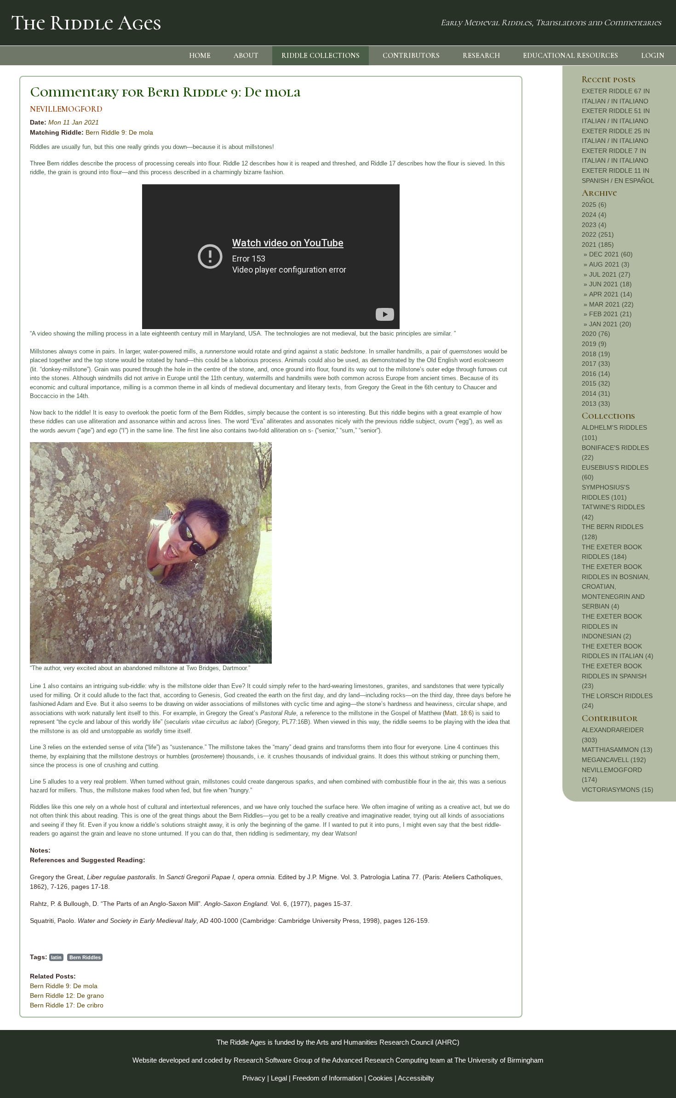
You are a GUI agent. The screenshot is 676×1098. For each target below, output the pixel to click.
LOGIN (653, 55)
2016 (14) (596, 373)
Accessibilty (416, 1078)
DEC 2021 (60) (611, 254)
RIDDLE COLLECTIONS (320, 55)
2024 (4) (594, 214)
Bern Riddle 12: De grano (67, 995)
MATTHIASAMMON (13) (617, 749)
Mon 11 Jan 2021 (73, 122)
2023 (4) (594, 224)
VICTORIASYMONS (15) (617, 789)
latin (56, 957)
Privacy (253, 1078)
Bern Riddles (85, 957)
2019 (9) (594, 343)
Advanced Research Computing (380, 1060)
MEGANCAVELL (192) (614, 759)
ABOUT (246, 55)
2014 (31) (596, 393)
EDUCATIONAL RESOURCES (570, 55)
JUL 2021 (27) (609, 274)
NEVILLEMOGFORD (66, 109)
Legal (279, 1078)
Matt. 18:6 (458, 713)
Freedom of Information (327, 1078)
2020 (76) (596, 333)
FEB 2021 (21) (610, 314)
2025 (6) (594, 204)
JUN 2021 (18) (610, 284)
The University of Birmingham (499, 1060)
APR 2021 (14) (610, 294)
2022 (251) (598, 234)
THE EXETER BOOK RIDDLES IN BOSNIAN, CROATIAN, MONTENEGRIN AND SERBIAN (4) (616, 586)
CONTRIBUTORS (411, 55)
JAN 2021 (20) (610, 324)
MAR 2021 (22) (611, 304)
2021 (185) (598, 244)
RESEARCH (481, 55)
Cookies (380, 1078)
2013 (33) (596, 403)
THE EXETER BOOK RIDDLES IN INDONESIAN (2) (612, 626)
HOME (200, 55)
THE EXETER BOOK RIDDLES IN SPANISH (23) (614, 675)
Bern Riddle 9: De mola (119, 132)
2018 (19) (596, 354)
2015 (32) (596, 383)
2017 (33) (596, 363)
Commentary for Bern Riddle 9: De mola (165, 92)
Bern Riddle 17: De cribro (66, 1005)
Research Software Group (273, 1060)
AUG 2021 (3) (609, 264)
